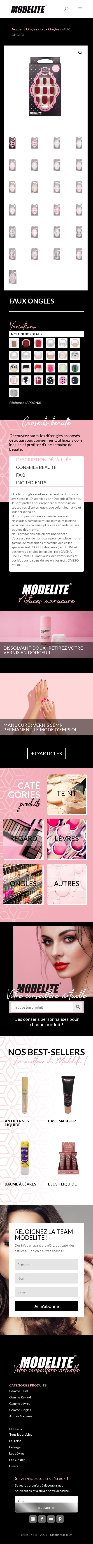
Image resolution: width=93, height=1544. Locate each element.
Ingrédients (31, 482)
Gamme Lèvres (19, 1403)
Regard (23, 838)
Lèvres (67, 838)
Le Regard (16, 1447)
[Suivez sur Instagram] (33, 1519)
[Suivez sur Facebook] (42, 1519)
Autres (66, 883)
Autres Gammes (20, 1416)
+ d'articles (46, 753)
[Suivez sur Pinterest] (60, 1519)
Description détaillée (43, 459)
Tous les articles (20, 1434)
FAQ (20, 474)
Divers (13, 1466)
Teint (67, 793)
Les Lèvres (16, 1453)
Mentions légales (61, 1535)
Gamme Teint (18, 1391)
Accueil (17, 29)
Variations (22, 323)
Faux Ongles (49, 29)
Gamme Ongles (20, 1410)
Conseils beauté (36, 467)
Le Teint (15, 1441)
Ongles (31, 29)
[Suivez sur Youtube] (51, 1519)
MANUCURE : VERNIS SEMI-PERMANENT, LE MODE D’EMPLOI (39, 727)
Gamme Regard (20, 1397)
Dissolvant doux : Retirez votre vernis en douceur (43, 650)
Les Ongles (17, 1460)
